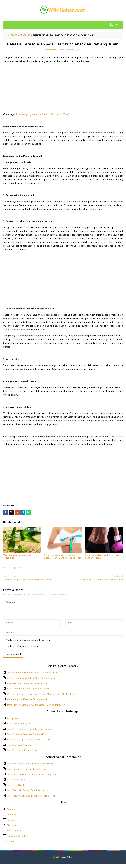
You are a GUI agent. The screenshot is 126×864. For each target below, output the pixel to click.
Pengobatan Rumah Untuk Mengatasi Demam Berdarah (36, 704)
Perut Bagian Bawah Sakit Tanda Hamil (27, 769)
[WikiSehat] (63, 9)
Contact (11, 820)
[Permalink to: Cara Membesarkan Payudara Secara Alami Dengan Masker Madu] (63, 540)
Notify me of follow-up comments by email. (28, 640)
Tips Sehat (18, 567)
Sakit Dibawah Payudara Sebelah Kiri (26, 734)
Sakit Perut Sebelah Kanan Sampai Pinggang (30, 729)
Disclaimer (12, 825)
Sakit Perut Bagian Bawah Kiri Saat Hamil (28, 739)
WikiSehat (67, 857)
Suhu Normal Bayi (16, 779)
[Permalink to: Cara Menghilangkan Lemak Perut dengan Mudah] (104, 540)
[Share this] (5, 512)
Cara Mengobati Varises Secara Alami (27, 699)
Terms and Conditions (18, 836)
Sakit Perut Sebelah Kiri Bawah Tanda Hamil (30, 763)
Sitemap (11, 841)
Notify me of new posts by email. (23, 646)
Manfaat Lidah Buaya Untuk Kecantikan (17, 556)
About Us (11, 814)
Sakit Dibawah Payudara (19, 745)
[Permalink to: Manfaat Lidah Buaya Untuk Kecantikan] (22, 540)
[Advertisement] (63, 89)
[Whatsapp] (28, 512)
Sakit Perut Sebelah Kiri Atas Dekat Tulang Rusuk (33, 774)
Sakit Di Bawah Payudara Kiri (22, 723)
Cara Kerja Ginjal (15, 785)
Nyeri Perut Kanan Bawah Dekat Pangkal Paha (31, 795)
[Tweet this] (11, 512)
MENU (117, 24)
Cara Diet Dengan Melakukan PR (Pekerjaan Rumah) (27, 578)
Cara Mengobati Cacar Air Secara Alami (28, 688)
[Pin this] (17, 512)
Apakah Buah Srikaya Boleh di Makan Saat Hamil (33, 672)
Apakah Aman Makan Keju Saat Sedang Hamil (31, 678)
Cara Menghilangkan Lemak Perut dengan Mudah (102, 556)
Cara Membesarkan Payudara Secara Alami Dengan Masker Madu (63, 556)
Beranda (11, 809)
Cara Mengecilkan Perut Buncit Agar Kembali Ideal (99, 578)
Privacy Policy (14, 830)
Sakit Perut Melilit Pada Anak (22, 750)
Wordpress (12, 718)
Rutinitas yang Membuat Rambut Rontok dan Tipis (42, 114)
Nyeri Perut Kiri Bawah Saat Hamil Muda (28, 790)
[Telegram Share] (22, 512)
